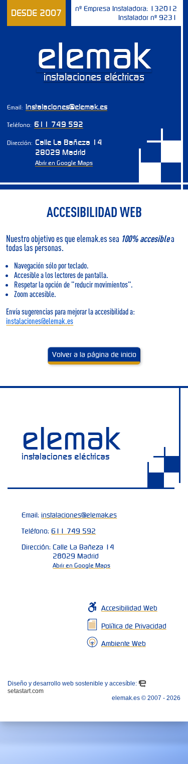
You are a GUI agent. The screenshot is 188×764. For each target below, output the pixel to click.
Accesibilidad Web (129, 608)
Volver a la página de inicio (94, 354)
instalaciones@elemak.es (66, 107)
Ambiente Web (123, 643)
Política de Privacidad (133, 626)
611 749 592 (58, 124)
